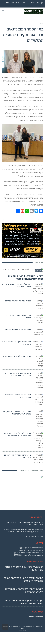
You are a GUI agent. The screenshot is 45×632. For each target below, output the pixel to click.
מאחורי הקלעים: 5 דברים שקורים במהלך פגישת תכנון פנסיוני (25, 277)
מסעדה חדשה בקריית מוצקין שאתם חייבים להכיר (17, 456)
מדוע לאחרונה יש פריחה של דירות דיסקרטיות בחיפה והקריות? (18, 374)
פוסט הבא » (5, 220)
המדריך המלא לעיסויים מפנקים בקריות (16, 356)
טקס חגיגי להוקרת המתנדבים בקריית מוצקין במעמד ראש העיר (24, 602)
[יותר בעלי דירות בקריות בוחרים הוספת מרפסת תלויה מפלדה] (38, 289)
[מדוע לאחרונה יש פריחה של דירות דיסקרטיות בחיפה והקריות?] (38, 380)
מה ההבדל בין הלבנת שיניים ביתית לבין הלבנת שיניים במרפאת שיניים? (16, 434)
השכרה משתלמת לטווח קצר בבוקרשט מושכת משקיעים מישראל (17, 412)
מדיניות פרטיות (22, 631)
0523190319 (18, 555)
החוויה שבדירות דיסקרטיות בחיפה (18, 301)
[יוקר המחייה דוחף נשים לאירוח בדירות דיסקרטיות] (38, 345)
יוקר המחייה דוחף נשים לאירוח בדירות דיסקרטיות (16, 342)
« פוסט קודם (40, 220)
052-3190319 (11, 3)
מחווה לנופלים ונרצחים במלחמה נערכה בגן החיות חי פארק (23, 579)
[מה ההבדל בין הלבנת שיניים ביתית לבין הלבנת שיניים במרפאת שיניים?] (38, 440)
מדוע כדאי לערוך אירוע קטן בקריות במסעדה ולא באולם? (18, 395)
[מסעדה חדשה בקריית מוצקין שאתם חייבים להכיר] (38, 459)
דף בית (40, 3)
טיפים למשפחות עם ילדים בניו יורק (18, 329)
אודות (33, 3)
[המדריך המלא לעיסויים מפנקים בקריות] (38, 361)
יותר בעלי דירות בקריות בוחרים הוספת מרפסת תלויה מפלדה (16, 285)
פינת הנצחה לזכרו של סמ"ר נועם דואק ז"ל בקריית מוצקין (23, 590)
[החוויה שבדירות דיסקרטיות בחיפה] (38, 304)
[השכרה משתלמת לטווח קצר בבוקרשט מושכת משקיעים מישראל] (38, 418)
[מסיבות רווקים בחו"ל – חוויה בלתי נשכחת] (38, 319)
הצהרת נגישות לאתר (36, 617)
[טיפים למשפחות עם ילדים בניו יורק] (38, 332)
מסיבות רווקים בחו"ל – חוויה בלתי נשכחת (18, 316)
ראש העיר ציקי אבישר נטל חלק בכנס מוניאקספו (24, 568)
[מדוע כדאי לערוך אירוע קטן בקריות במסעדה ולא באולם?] (38, 400)
